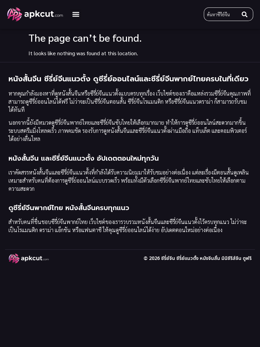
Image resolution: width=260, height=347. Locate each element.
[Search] (246, 14)
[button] (75, 14)
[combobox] (221, 14)
